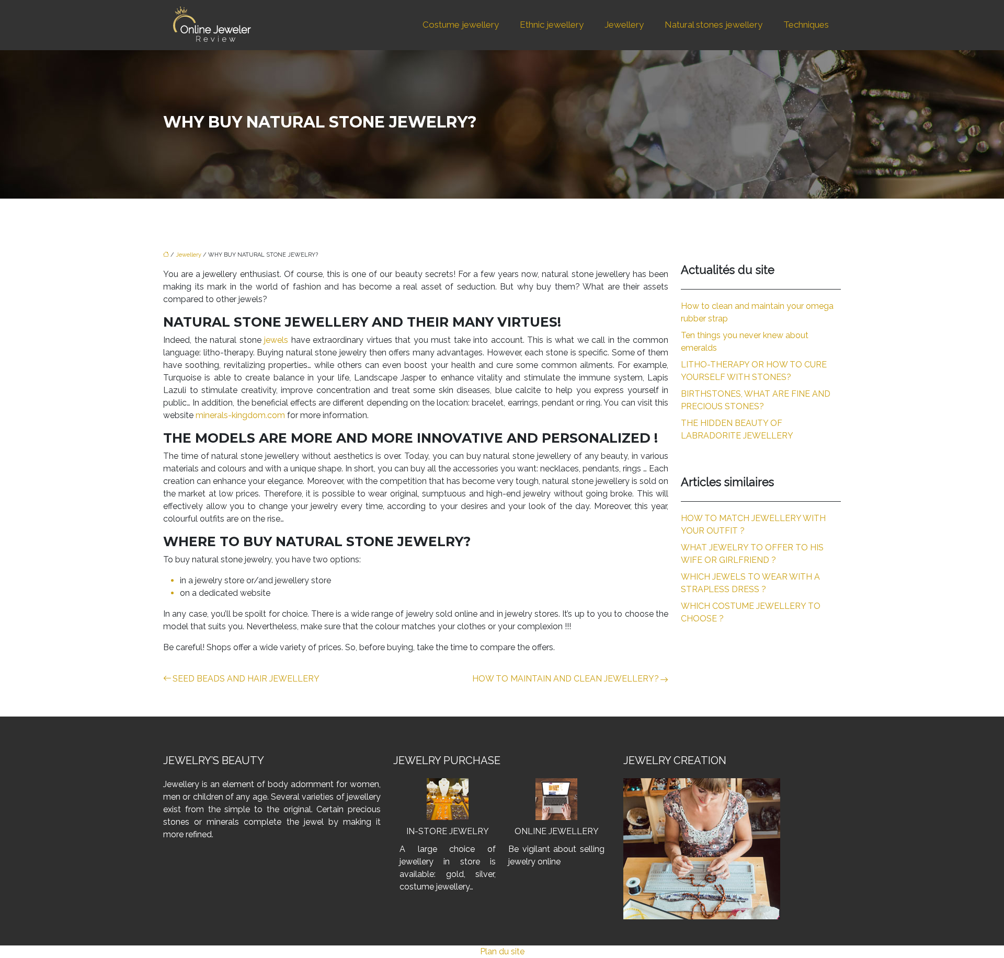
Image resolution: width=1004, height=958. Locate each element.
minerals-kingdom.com (240, 415)
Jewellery (624, 24)
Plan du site (502, 951)
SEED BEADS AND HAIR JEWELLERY (246, 679)
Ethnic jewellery (552, 24)
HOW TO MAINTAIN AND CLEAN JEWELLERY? (565, 679)
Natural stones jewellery (713, 24)
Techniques (806, 24)
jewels (277, 340)
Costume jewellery (461, 24)
